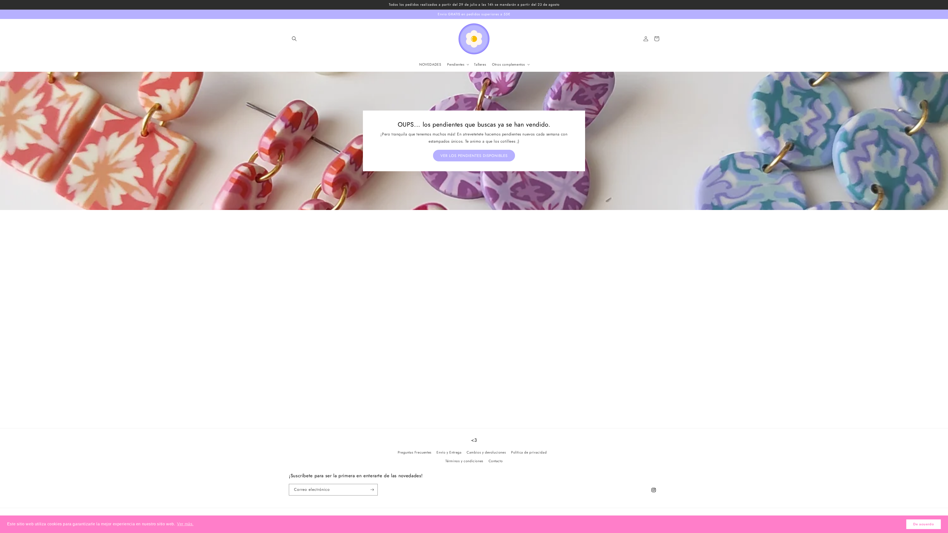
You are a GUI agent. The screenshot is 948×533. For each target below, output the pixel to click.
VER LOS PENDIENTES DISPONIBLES (474, 155)
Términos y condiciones (464, 460)
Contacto (496, 460)
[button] (294, 38)
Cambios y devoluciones (486, 452)
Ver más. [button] (185, 524)
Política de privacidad (529, 452)
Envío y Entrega (448, 452)
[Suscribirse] (372, 489)
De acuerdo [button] (923, 524)
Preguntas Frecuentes (415, 452)
